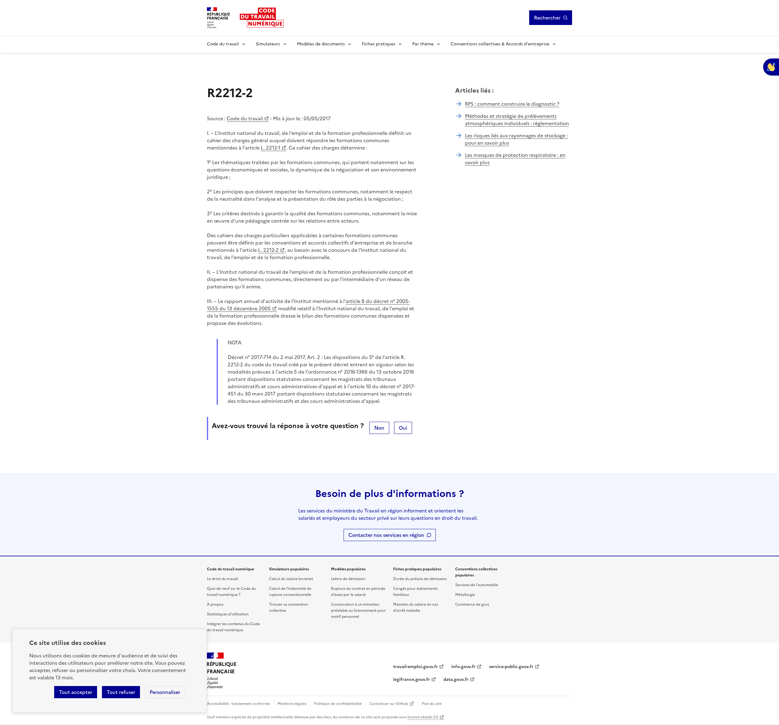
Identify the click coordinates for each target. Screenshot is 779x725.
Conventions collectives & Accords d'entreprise (500, 44)
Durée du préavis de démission (420, 579)
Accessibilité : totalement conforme (238, 703)
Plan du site (432, 703)
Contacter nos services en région (386, 535)
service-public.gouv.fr (511, 666)
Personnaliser (165, 692)
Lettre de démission (348, 579)
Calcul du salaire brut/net (291, 579)
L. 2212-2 (268, 250)
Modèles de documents (321, 44)
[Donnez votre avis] (771, 67)
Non (379, 427)
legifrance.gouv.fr (411, 679)
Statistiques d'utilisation (228, 614)
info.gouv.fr (463, 666)
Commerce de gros (472, 604)
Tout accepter (75, 692)
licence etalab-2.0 (422, 717)
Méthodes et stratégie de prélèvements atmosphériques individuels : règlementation (517, 119)
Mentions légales (292, 703)
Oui (403, 427)
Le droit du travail (222, 579)
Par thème (423, 44)
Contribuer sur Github (388, 703)
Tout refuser (121, 692)
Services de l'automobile (476, 585)
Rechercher (547, 17)
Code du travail (223, 44)
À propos (215, 604)
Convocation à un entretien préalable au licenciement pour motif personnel (358, 610)
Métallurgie (465, 594)
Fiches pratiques (378, 44)
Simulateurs (268, 44)
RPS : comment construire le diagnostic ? (512, 103)
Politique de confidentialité (338, 703)
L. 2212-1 (270, 147)
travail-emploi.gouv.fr (415, 666)
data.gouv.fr (456, 679)
